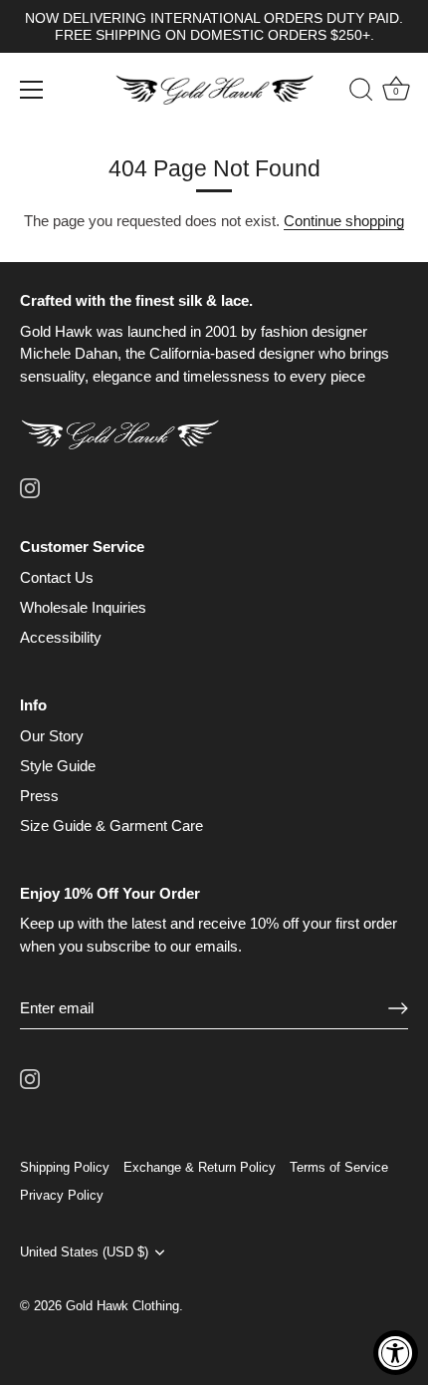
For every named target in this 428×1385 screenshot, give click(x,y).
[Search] (351, 93)
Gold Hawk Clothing (122, 1305)
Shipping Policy (64, 1167)
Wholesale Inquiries (83, 607)
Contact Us (57, 577)
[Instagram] (30, 486)
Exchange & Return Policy (199, 1167)
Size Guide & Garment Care (111, 825)
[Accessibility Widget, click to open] (395, 1352)
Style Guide (58, 765)
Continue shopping (344, 220)
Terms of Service (339, 1167)
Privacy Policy (62, 1195)
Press (39, 795)
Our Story (52, 735)
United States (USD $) (84, 1252)
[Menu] (32, 90)
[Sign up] (398, 1008)
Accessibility (61, 637)
